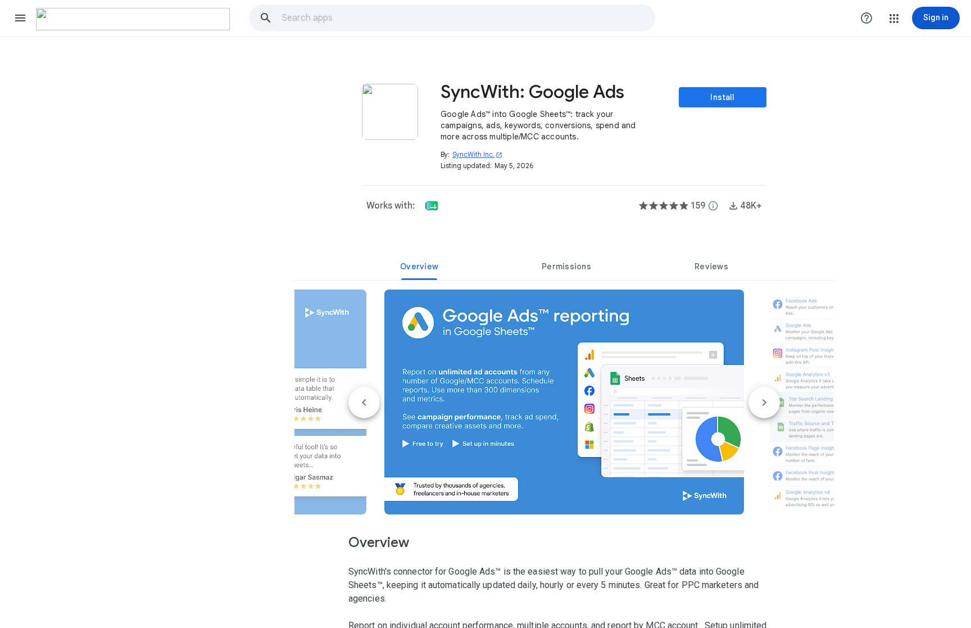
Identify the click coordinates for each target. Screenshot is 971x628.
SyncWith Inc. (477, 154)
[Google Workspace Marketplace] (133, 19)
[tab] (419, 266)
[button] (20, 17)
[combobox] (468, 18)
